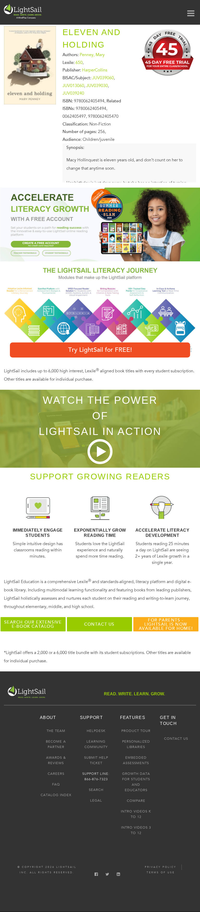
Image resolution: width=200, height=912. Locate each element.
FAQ (56, 784)
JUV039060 (103, 78)
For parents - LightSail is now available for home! (166, 624)
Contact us (99, 624)
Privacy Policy (160, 867)
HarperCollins (94, 70)
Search (96, 790)
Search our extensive (33, 624)
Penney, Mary (92, 54)
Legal (96, 800)
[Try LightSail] (168, 77)
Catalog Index (56, 795)
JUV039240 (73, 93)
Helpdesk (96, 731)
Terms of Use (161, 872)
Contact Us (176, 739)
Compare (136, 801)
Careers (56, 774)
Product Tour (136, 731)
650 (79, 62)
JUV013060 (73, 85)
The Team (56, 731)
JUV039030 (97, 85)
